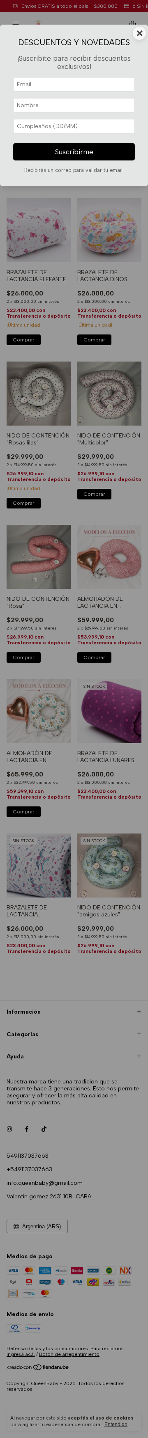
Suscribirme (74, 152)
